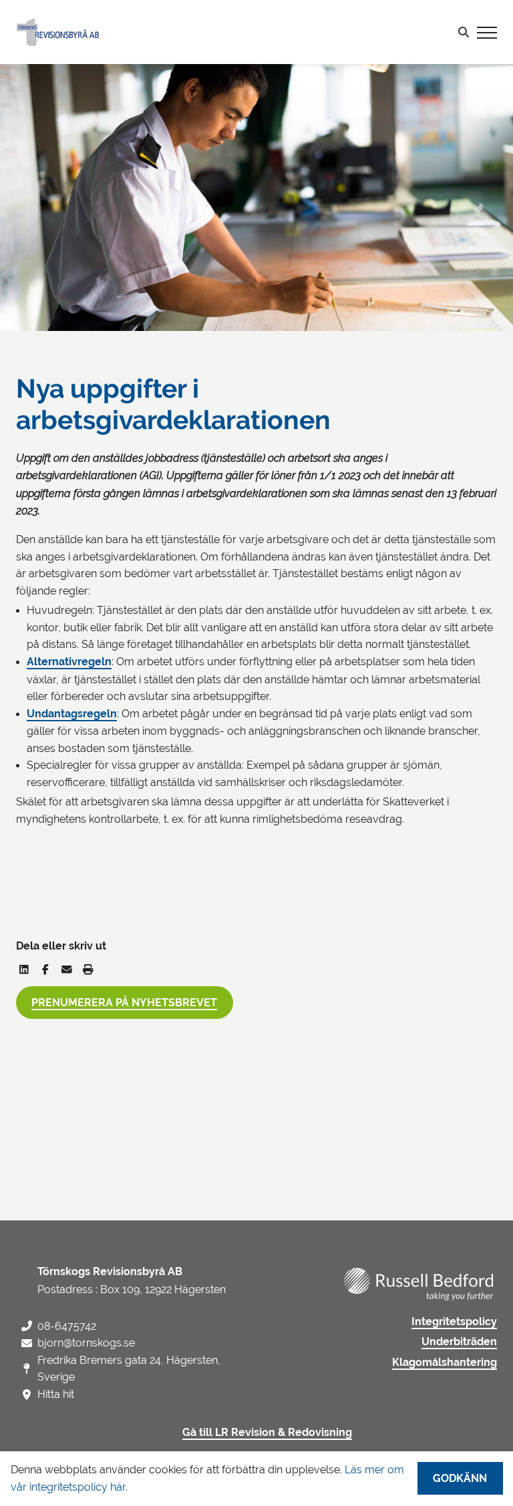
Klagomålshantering (444, 1363)
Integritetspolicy (454, 1322)
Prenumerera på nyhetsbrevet (124, 1003)
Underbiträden (459, 1342)
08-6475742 (66, 1326)
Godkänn (460, 1479)
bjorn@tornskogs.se (86, 1343)
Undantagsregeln (72, 714)
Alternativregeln (69, 662)
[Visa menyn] (487, 32)
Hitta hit (55, 1394)
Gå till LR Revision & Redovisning (267, 1433)
